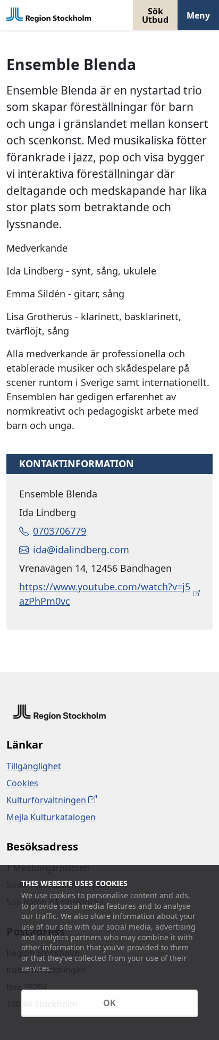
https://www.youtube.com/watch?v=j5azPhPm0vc (104, 593)
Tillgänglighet (33, 766)
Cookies (22, 783)
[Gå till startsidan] (48, 15)
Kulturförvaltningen (46, 800)
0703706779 (59, 531)
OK (109, 1003)
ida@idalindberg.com (81, 549)
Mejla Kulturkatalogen (51, 817)
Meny (198, 15)
